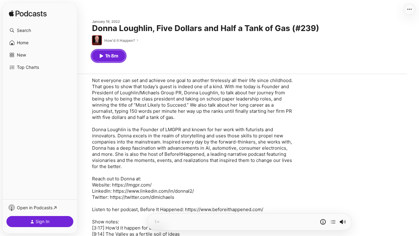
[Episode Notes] (323, 222)
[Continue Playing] (333, 222)
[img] (28, 14)
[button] (40, 30)
